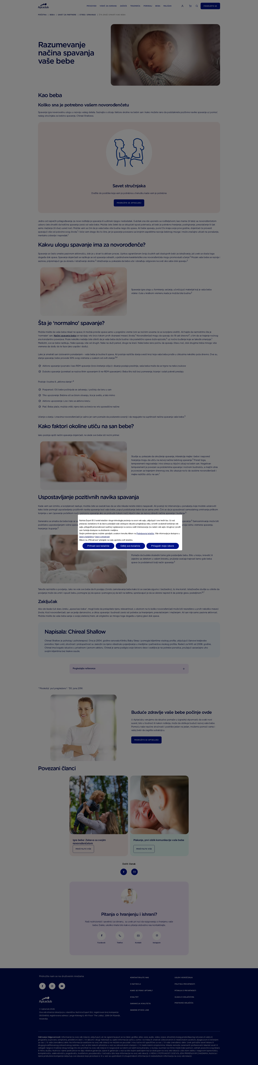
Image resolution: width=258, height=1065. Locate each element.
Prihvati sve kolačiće (98, 545)
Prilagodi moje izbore (162, 545)
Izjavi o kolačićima (86, 536)
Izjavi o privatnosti (102, 536)
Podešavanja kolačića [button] (145, 533)
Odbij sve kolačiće (130, 545)
